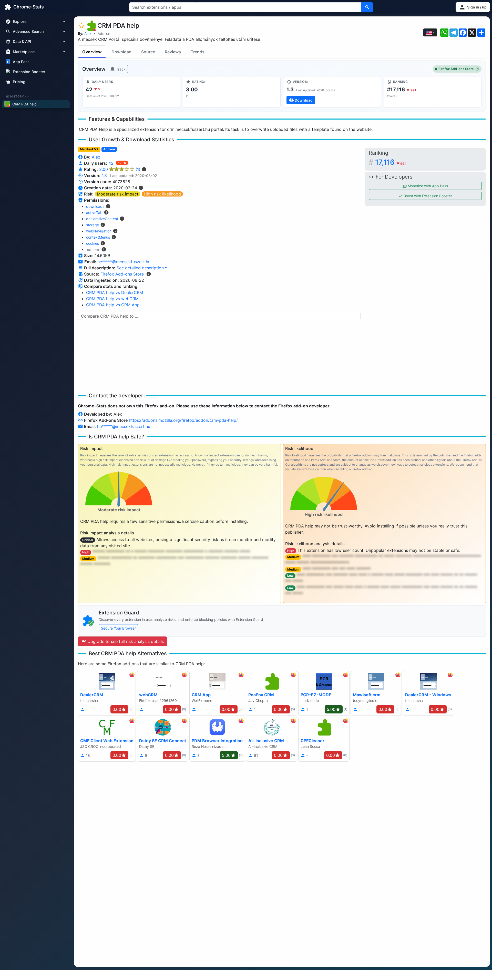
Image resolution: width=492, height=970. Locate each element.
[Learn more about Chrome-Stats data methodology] (148, 274)
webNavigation (98, 231)
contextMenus (98, 237)
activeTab (94, 212)
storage (92, 225)
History (19, 96)
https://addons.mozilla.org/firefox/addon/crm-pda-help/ (183, 420)
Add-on (104, 33)
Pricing (19, 82)
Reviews (173, 51)
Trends (197, 51)
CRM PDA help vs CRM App (113, 304)
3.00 (119, 169)
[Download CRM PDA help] (332, 91)
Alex (87, 33)
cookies (92, 243)
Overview (92, 51)
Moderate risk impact (117, 194)
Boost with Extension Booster (427, 196)
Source (148, 51)
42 (111, 163)
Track (120, 69)
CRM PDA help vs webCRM (112, 298)
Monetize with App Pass (427, 186)
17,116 (390, 162)
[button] (473, 7)
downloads (95, 206)
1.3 (104, 175)
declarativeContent (102, 219)
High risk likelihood (162, 194)
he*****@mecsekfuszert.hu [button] (123, 261)
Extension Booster (29, 72)
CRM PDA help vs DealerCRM (114, 292)
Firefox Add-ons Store (456, 69)
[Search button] (367, 7)
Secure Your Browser (118, 628)
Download (121, 51)
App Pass (21, 62)
